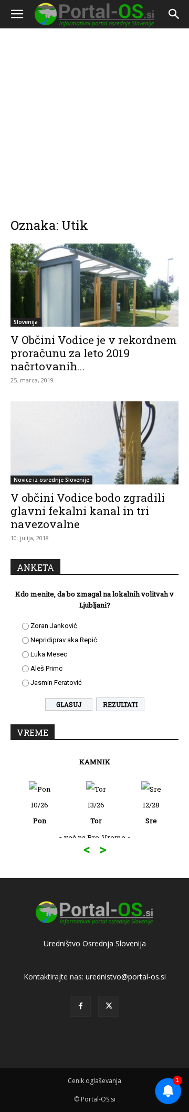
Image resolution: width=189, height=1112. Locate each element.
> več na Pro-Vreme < (95, 837)
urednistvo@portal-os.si (126, 977)
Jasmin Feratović (56, 682)
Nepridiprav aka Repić (63, 640)
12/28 (151, 812)
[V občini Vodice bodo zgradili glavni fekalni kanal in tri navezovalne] (94, 442)
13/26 (96, 812)
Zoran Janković (53, 626)
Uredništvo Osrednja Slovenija (95, 943)
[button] (17, 14)
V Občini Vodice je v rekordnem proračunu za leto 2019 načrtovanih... (93, 352)
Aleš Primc (46, 668)
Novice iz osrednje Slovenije (51, 479)
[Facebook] (80, 1006)
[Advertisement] (94, 115)
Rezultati (120, 704)
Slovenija (26, 322)
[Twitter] (108, 1006)
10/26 (39, 812)
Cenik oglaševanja (94, 1080)
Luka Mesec (48, 654)
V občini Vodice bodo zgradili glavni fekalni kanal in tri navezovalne (87, 510)
